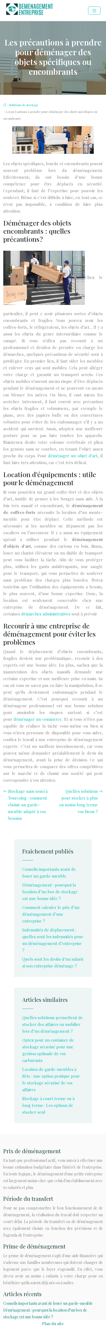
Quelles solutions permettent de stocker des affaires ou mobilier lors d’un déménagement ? (52, 1024)
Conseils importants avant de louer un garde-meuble (48, 1303)
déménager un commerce (38, 719)
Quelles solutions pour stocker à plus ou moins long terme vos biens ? (78, 801)
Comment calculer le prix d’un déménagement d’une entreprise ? (50, 914)
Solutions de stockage (23, 105)
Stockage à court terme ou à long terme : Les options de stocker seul (48, 1105)
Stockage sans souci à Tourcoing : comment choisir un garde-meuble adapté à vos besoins (28, 804)
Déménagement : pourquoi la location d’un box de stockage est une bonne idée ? (50, 891)
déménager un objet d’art (73, 455)
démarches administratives (45, 614)
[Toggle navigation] (94, 10)
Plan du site (53, 1323)
